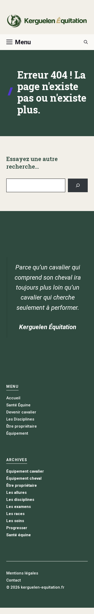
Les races (15, 513)
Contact (13, 580)
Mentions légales (22, 573)
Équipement (17, 433)
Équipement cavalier (25, 471)
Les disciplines (20, 499)
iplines (28, 419)
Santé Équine (18, 405)
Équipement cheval (24, 478)
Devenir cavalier (21, 412)
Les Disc (14, 419)
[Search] (78, 185)
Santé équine (18, 535)
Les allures (16, 492)
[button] (86, 42)
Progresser (16, 528)
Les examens (18, 506)
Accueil (13, 398)
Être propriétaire (21, 426)
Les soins (15, 520)
